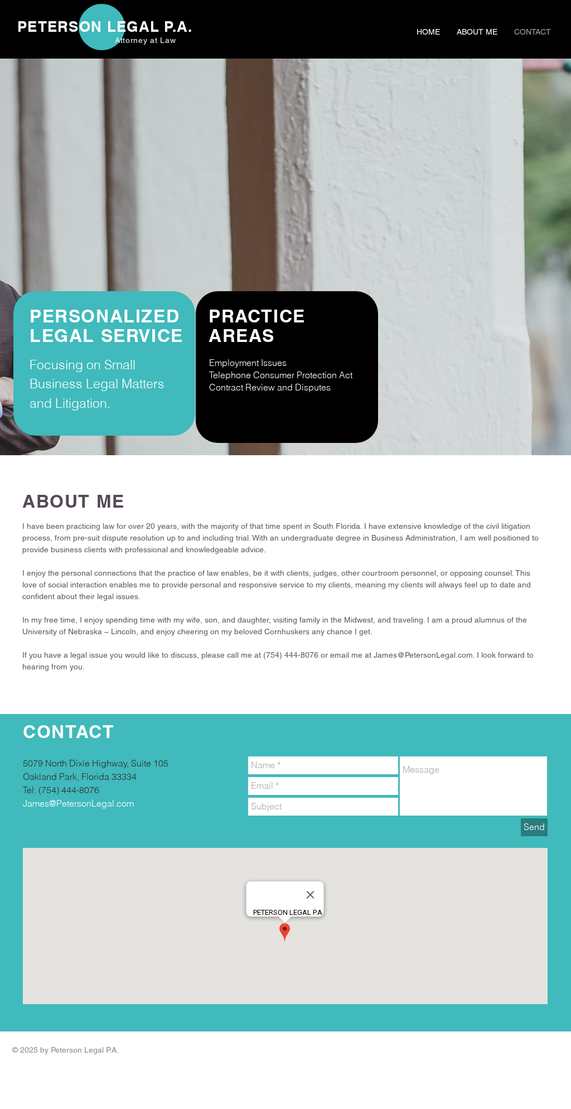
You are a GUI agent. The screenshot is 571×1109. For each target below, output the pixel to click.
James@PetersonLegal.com (423, 654)
